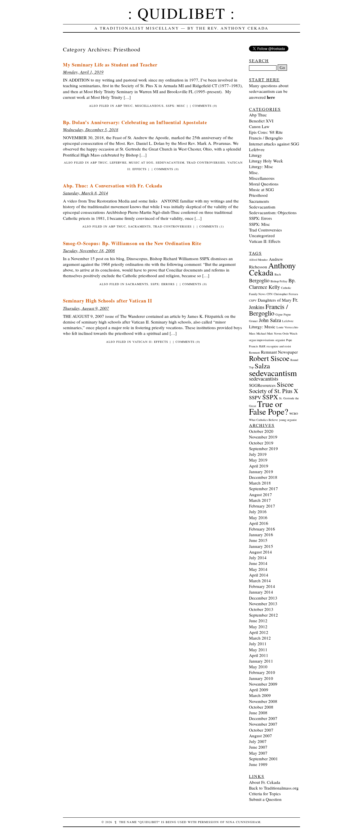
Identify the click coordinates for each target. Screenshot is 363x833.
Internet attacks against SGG (274, 144)
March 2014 (260, 580)
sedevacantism (273, 372)
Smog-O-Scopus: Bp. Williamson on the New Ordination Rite (132, 243)
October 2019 (261, 443)
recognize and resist (279, 346)
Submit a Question (265, 799)
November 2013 (263, 603)
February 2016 (262, 529)
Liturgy (255, 155)
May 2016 (258, 517)
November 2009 (263, 684)
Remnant (254, 352)
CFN (270, 294)
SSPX (270, 397)
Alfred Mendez (258, 260)
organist (280, 340)
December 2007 (263, 718)
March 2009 (260, 695)
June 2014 (258, 563)
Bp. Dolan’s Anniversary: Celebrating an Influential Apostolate (135, 122)
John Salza (270, 320)
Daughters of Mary (275, 300)
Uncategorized (262, 235)
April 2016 (258, 523)
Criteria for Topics (265, 793)
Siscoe (285, 384)
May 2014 (258, 569)
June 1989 (258, 764)
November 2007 (263, 724)
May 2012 (258, 626)
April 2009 (258, 689)
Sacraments (139, 226)
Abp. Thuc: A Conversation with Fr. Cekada (112, 185)
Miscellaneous (149, 106)
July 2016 (258, 511)
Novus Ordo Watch (285, 333)
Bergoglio (259, 280)
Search (259, 60)
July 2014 (258, 557)
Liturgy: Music (262, 326)
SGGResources (262, 385)
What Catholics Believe (263, 420)
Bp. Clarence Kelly (272, 283)
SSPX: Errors (163, 284)
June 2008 (258, 712)
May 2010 (258, 666)
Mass (252, 333)
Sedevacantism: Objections (273, 212)
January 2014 (261, 592)
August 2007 (260, 735)
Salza (262, 365)
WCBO (293, 414)
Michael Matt (264, 333)
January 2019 (261, 471)
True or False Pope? (268, 407)
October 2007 (261, 730)
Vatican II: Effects (150, 342)
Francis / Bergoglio (266, 138)
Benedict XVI (261, 121)
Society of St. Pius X (273, 391)
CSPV (253, 300)
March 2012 (260, 638)
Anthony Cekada (272, 269)
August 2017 (260, 494)
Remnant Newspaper (279, 352)
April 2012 (258, 632)
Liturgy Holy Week (266, 161)
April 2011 (258, 655)
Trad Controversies (206, 162)
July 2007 (258, 741)
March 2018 (260, 483)
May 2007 (258, 753)
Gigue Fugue (283, 314)
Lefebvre (118, 162)
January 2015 (261, 546)
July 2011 (258, 643)
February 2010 (262, 672)
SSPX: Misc (175, 106)
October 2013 (261, 609)
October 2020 (261, 431)
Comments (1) (211, 226)
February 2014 (262, 586)
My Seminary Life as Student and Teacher (110, 64)
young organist (288, 420)
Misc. (254, 172)
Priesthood (258, 195)
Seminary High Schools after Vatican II (107, 300)
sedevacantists (263, 378)
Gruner (253, 321)
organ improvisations (261, 340)
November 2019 (263, 437)
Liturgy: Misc (261, 166)
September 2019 (263, 448)
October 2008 (261, 707)
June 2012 (258, 620)
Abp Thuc (124, 106)
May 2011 (258, 649)
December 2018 (263, 477)
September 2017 (263, 488)
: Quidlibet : (181, 13)
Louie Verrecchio (287, 327)
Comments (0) (205, 106)
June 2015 (258, 540)
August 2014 (260, 552)
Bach (278, 274)
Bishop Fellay (279, 281)
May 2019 (258, 460)
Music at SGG (141, 162)
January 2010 (261, 678)
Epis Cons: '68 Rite (266, 132)
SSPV (255, 397)
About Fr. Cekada (264, 782)
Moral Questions (263, 184)
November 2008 (263, 701)
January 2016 (261, 534)
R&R (262, 346)
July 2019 (258, 454)
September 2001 (263, 758)
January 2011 (261, 661)
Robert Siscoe (269, 358)
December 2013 (263, 598)
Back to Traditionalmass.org (274, 788)
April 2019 (258, 466)
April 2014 (258, 575)
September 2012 (263, 615)
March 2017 (260, 500)
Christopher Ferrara (286, 294)
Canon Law (259, 126)
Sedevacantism (170, 162)
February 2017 (262, 506)
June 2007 (258, 747)
